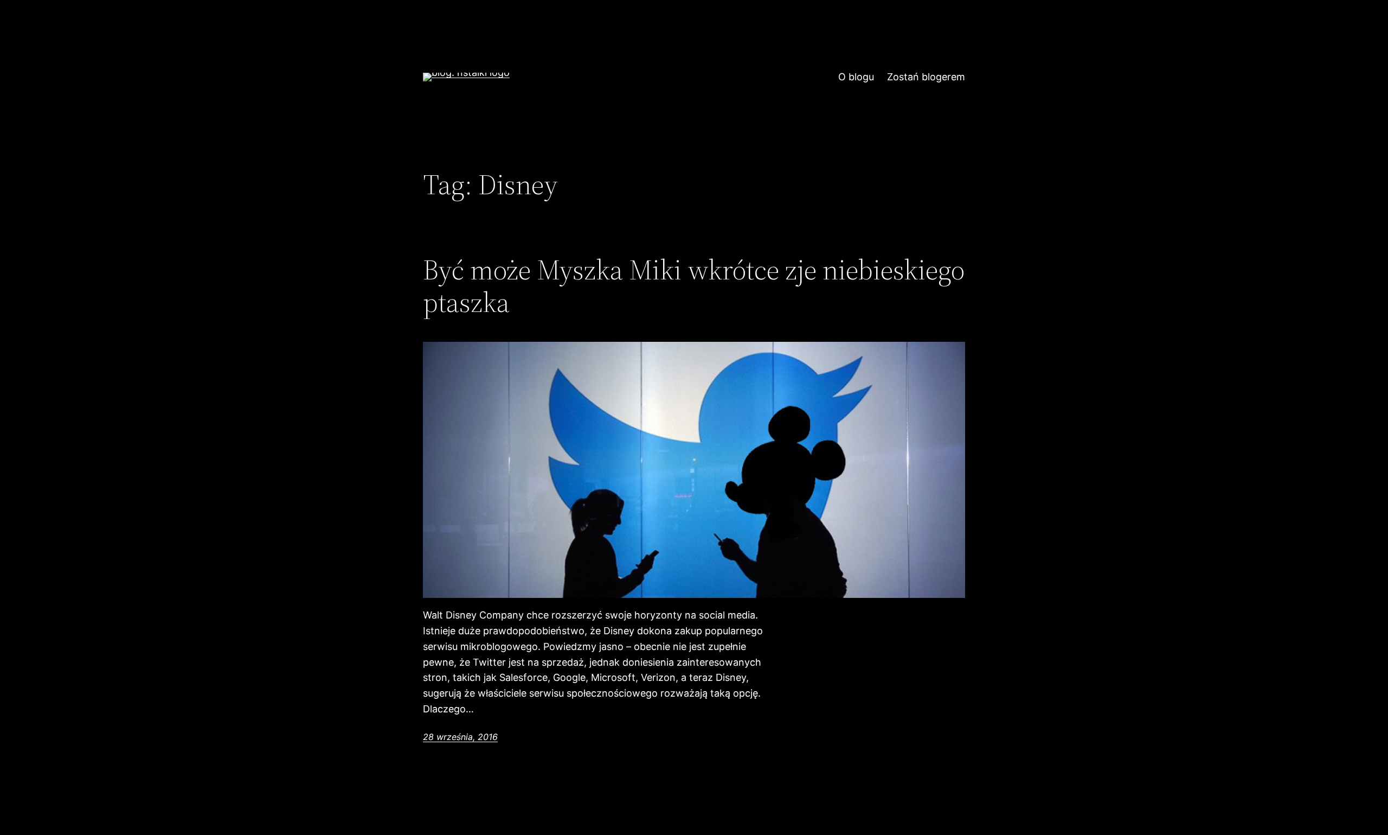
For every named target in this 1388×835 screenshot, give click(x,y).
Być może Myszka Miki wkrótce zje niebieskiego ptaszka (694, 285)
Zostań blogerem (926, 76)
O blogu (856, 76)
